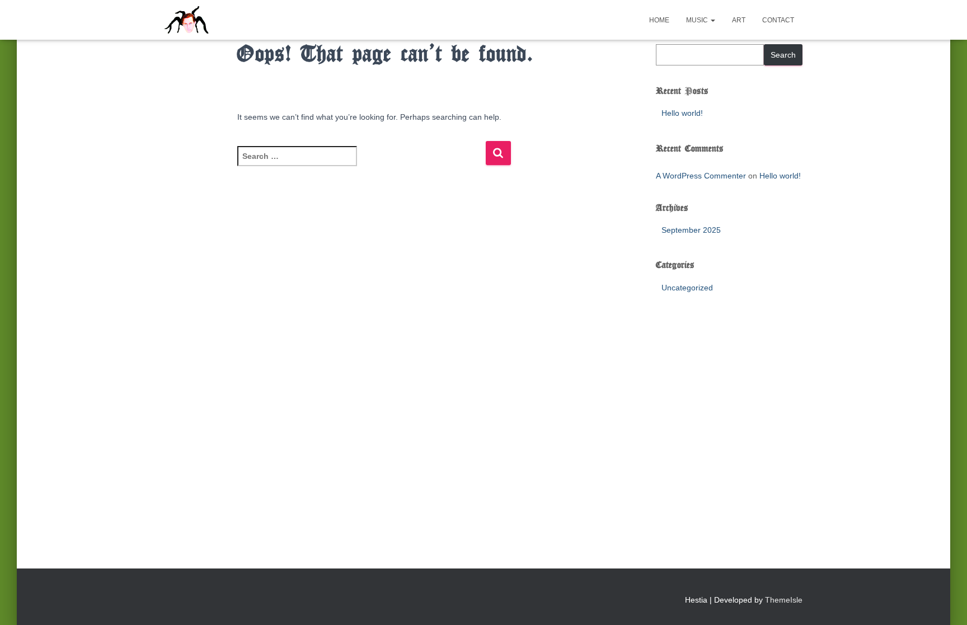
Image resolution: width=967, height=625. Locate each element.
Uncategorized (687, 287)
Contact (778, 20)
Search (783, 54)
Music (698, 20)
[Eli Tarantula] (229, 20)
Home (659, 20)
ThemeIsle (783, 599)
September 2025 (691, 229)
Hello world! (682, 113)
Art (738, 20)
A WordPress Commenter (701, 175)
